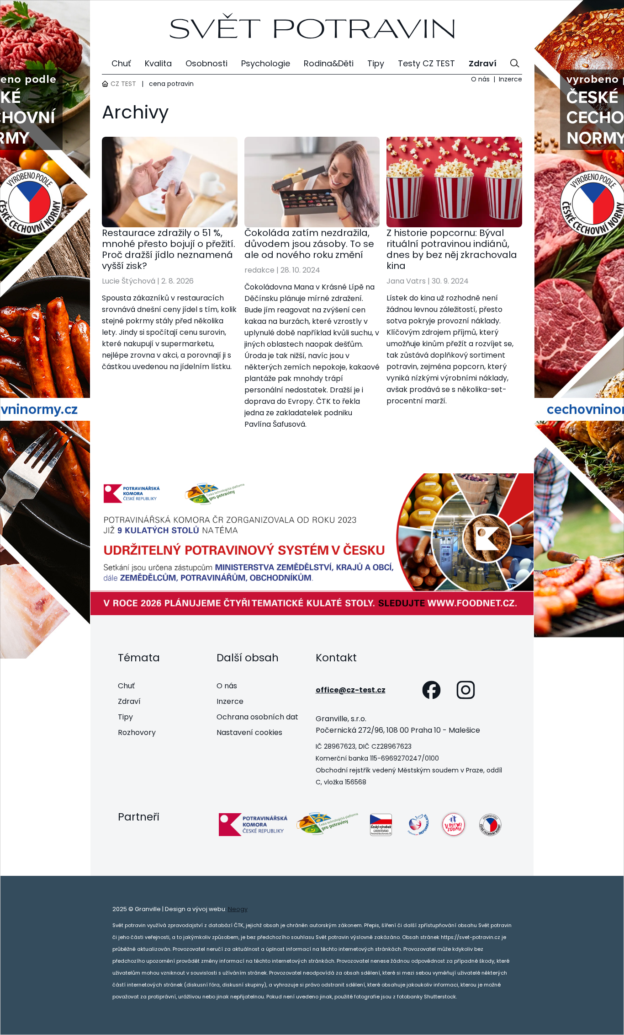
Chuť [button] (121, 63)
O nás (480, 79)
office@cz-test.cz (351, 690)
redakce (259, 270)
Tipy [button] (375, 63)
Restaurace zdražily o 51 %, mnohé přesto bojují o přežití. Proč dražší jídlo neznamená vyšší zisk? (168, 249)
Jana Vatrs (406, 281)
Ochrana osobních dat (257, 717)
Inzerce (510, 79)
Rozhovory (137, 732)
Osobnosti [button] (206, 63)
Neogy (238, 909)
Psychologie (265, 63)
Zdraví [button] (483, 63)
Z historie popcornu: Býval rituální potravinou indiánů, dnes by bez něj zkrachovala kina (451, 249)
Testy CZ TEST (426, 63)
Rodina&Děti (329, 63)
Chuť (126, 686)
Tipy (125, 717)
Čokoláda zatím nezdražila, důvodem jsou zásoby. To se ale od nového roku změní (309, 243)
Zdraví (129, 701)
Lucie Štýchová (128, 281)
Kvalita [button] (158, 63)
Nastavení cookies (249, 732)
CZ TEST (123, 83)
